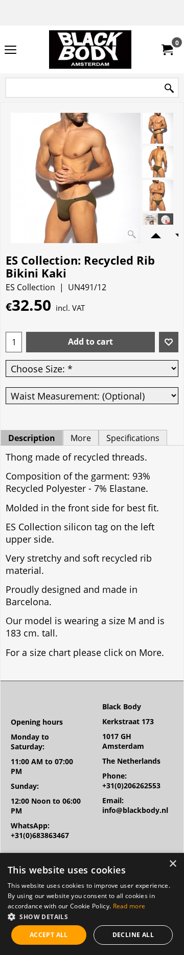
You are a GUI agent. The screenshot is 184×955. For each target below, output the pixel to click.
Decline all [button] (133, 934)
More (81, 438)
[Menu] (10, 50)
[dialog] (92, 904)
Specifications (132, 438)
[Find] (169, 88)
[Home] (90, 49)
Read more (129, 906)
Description (31, 438)
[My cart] (166, 50)
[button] (92, 916)
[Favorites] (168, 342)
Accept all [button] (49, 934)
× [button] (172, 864)
